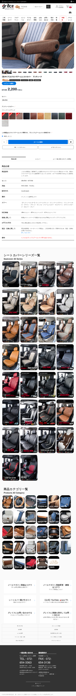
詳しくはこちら (25, 232)
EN (73, 1)
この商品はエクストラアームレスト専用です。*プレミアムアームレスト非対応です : (27, 132)
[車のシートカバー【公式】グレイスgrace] (13, 6)
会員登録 (56, 629)
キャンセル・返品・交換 (20, 636)
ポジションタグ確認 (56, 625)
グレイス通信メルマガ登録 (56, 636)
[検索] (48, 6)
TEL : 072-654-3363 (26, 660)
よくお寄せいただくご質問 (28, 656)
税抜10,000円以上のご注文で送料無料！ (15, 2)
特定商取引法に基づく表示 (56, 633)
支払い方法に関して (20, 640)
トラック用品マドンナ (38, 686)
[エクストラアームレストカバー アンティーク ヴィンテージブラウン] (38, 44)
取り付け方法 (20, 625)
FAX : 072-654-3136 (45, 660)
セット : (4, 96)
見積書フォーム (43, 656)
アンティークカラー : (8, 106)
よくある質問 (20, 633)
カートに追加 (38, 142)
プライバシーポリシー (56, 640)
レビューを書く (9, 83)
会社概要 (20, 629)
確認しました (8, 136)
